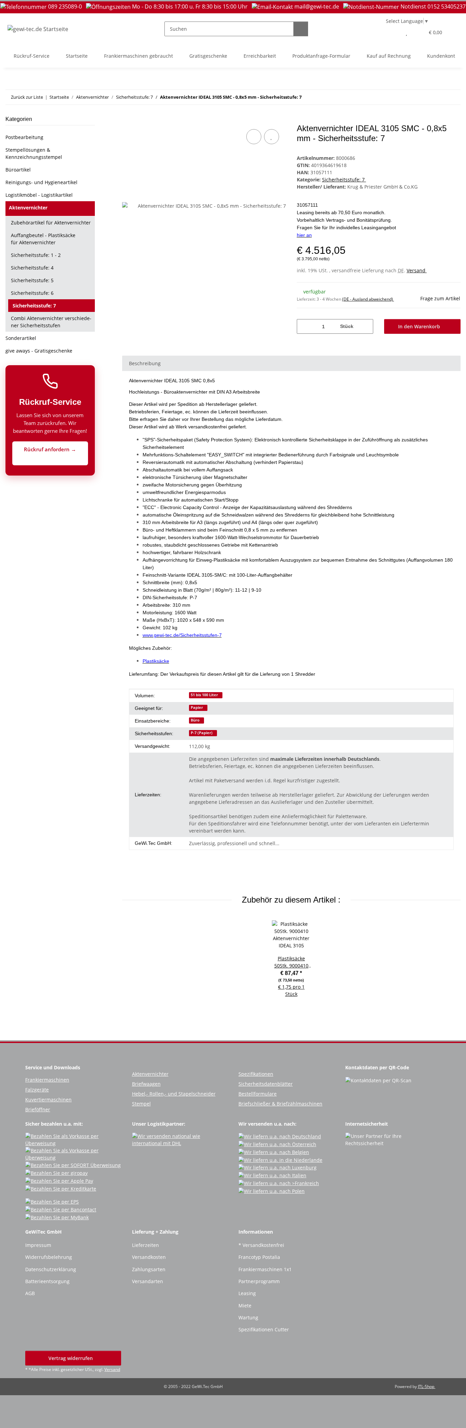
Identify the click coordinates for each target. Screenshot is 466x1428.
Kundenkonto (442, 56)
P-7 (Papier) (202, 732)
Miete (244, 1305)
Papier (197, 707)
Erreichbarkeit (260, 56)
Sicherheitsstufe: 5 (32, 280)
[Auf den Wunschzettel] (271, 136)
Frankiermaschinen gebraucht (138, 56)
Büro (195, 720)
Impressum (38, 1245)
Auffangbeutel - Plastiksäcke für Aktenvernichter (43, 239)
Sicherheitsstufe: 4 (32, 267)
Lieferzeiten (145, 1245)
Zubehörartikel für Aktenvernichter (51, 222)
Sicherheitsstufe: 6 (32, 293)
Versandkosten (149, 1257)
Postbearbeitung (24, 137)
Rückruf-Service (31, 56)
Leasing (247, 1293)
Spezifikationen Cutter (263, 1329)
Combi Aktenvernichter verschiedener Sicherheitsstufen (51, 322)
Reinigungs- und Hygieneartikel (41, 182)
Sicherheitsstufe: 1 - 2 (36, 255)
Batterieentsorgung (47, 1281)
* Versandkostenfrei (261, 1245)
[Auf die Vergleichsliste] (253, 136)
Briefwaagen (146, 1084)
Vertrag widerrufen (71, 1358)
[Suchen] (300, 29)
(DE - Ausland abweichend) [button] (368, 299)
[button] (392, 32)
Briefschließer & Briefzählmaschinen (280, 1103)
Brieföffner (37, 1109)
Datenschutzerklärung (50, 1269)
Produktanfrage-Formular (321, 56)
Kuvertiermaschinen (48, 1099)
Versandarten (147, 1281)
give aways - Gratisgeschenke (38, 350)
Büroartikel (18, 169)
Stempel (141, 1103)
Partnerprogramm (259, 1281)
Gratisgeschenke (208, 56)
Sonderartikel (20, 338)
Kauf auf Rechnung (389, 56)
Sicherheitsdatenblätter (265, 1084)
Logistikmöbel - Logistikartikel (39, 195)
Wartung (248, 1317)
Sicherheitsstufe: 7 (344, 179)
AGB (30, 1293)
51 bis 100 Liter (204, 694)
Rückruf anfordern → (50, 449)
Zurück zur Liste (27, 97)
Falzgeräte (37, 1089)
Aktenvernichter (28, 207)
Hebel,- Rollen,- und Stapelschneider (174, 1093)
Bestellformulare (257, 1093)
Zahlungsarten (148, 1269)
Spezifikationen (255, 1074)
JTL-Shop (426, 1386)
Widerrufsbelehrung (48, 1257)
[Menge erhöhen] (365, 326)
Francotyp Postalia (259, 1257)
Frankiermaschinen (47, 1079)
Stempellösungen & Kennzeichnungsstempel (33, 153)
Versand (417, 270)
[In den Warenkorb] (127, 120)
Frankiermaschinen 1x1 (265, 1269)
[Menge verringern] (304, 326)
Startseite (77, 56)
